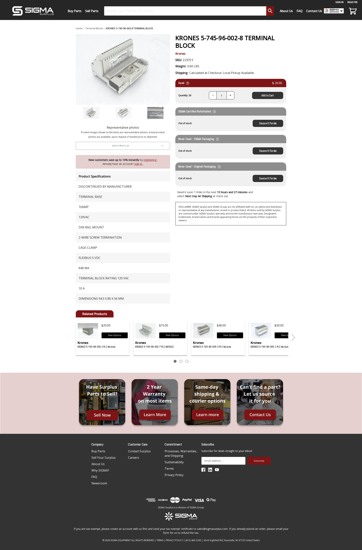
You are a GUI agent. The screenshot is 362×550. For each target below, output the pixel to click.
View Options (114, 335)
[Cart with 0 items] (352, 11)
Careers (133, 458)
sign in (138, 164)
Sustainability (174, 462)
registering (150, 160)
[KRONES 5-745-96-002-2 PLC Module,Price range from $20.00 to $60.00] (87, 330)
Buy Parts (74, 11)
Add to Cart (268, 95)
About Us (286, 11)
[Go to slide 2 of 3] (293, 337)
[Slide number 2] (180, 361)
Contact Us (314, 11)
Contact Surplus (139, 451)
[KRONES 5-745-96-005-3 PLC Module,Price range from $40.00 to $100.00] (203, 330)
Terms (169, 468)
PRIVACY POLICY (174, 540)
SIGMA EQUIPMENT (121, 540)
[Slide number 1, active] (175, 361)
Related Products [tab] (94, 314)
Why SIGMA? (100, 470)
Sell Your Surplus (103, 458)
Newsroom (99, 483)
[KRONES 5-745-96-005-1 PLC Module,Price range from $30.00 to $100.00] (261, 330)
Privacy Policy (174, 475)
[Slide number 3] (187, 361)
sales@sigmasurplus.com (212, 529)
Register (352, 2)
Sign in (339, 2)
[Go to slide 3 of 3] (69, 337)
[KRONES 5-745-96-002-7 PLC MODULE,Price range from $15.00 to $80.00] (145, 330)
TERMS (159, 540)
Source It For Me (268, 123)
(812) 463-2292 (193, 540)
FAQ (300, 11)
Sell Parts (91, 11)
